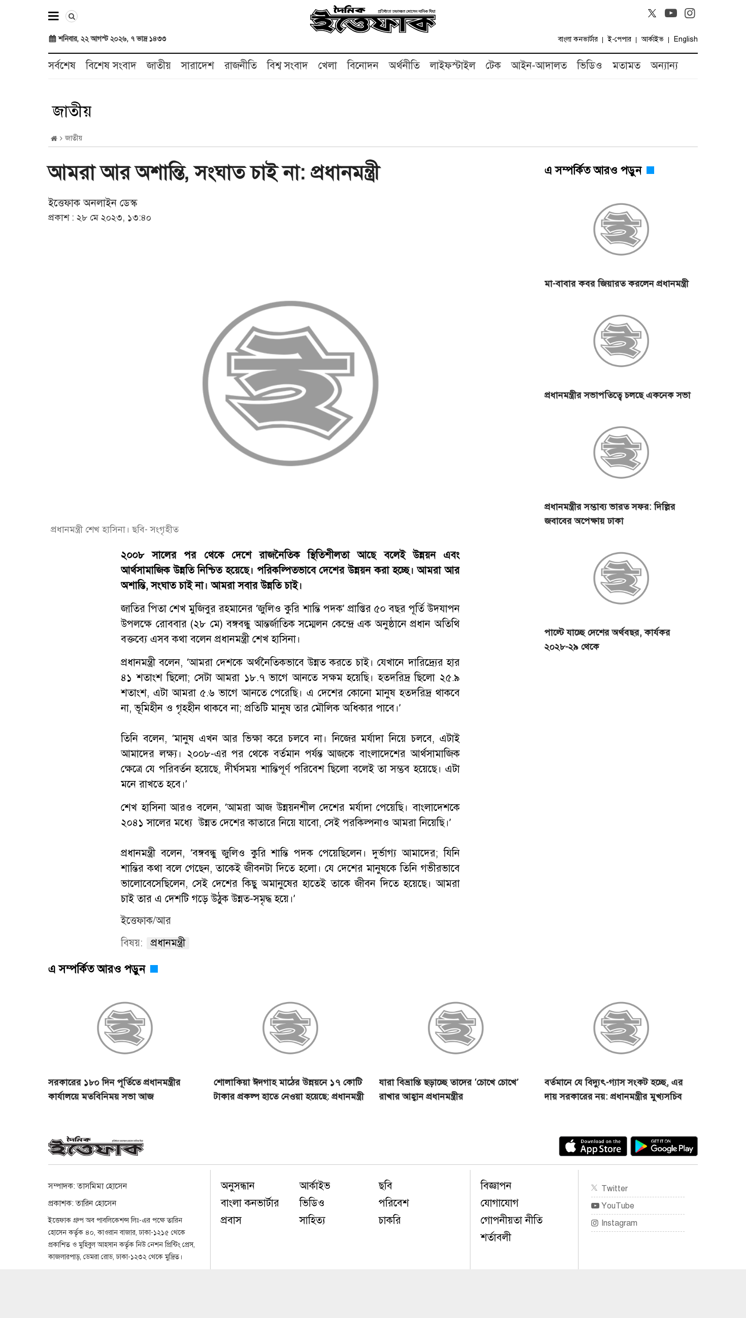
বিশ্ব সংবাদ (287, 65)
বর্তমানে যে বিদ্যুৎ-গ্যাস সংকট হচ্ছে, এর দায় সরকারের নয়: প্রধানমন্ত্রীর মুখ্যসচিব (614, 1089)
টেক (493, 65)
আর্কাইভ (652, 39)
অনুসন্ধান (238, 1186)
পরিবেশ (394, 1203)
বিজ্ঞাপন (496, 1186)
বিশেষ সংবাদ (111, 65)
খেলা (327, 65)
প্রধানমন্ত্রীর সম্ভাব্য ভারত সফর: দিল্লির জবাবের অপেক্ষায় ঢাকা (610, 513)
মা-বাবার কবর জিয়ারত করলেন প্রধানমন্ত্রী (617, 283)
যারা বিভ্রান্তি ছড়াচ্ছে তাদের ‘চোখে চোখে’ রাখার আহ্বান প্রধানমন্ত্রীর (449, 1089)
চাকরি (390, 1220)
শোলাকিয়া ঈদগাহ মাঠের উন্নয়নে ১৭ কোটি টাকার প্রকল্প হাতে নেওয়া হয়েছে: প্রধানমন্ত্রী (289, 1089)
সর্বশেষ (62, 65)
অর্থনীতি (404, 65)
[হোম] (54, 139)
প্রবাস (231, 1220)
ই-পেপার (619, 39)
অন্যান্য (664, 65)
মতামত (626, 65)
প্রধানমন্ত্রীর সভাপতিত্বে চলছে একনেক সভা (618, 395)
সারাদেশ (197, 65)
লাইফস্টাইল (453, 65)
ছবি (385, 1186)
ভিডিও (589, 65)
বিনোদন (363, 65)
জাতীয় (159, 65)
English (686, 39)
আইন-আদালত (539, 65)
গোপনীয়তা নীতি (511, 1220)
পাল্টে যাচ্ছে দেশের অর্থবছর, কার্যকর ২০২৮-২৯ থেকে (607, 639)
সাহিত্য (312, 1220)
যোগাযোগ (500, 1203)
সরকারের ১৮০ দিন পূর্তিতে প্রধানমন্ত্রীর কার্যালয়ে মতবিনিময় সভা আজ (114, 1089)
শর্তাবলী (496, 1237)
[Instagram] (690, 13)
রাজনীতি (240, 65)
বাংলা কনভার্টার (578, 39)
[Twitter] (652, 13)
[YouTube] (671, 13)
